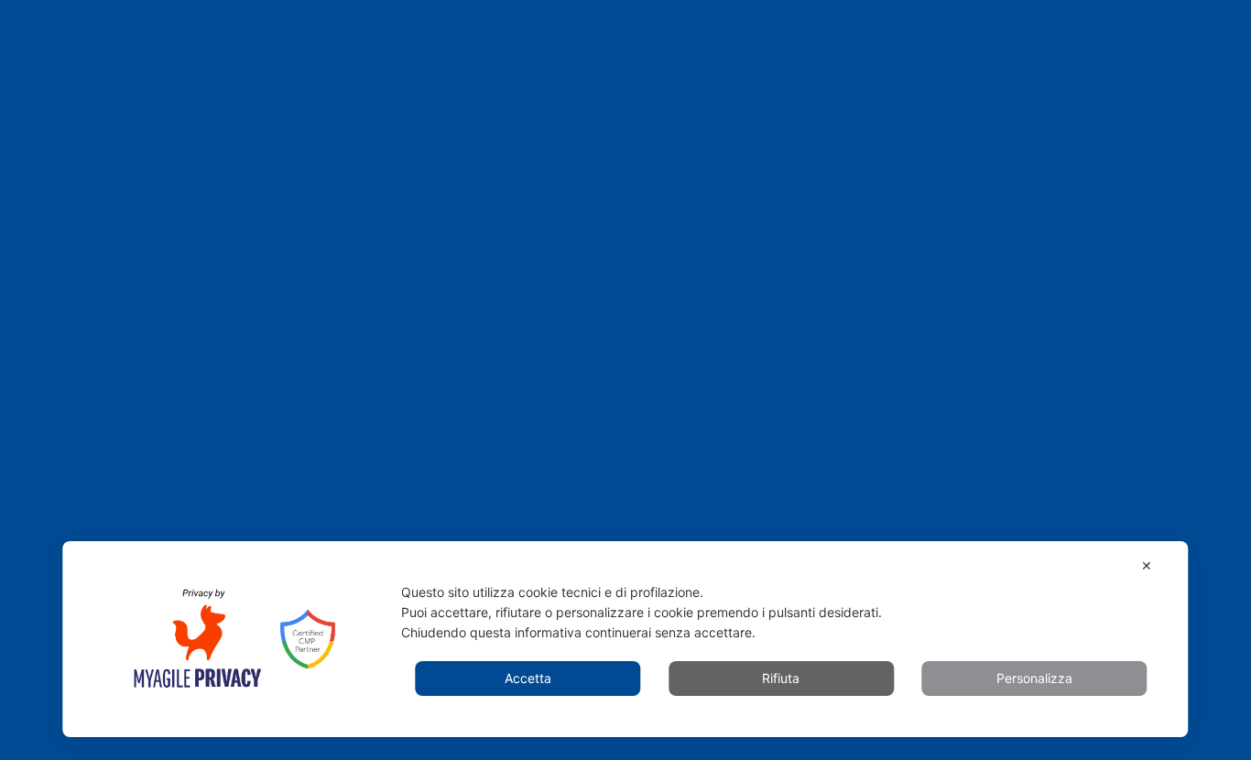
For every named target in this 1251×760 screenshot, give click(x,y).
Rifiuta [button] (781, 678)
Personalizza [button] (1034, 678)
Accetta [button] (528, 678)
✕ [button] (1146, 565)
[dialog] (625, 639)
